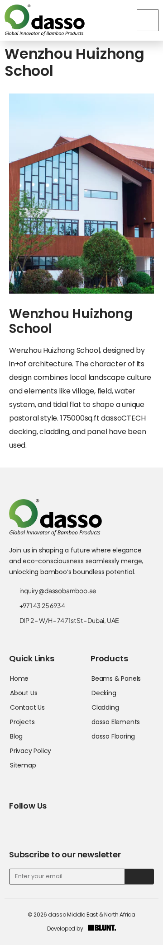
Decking (103, 692)
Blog (16, 736)
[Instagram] (53, 824)
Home (19, 678)
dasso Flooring (113, 736)
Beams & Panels (116, 678)
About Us (23, 692)
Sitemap (23, 765)
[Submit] (139, 876)
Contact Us (27, 707)
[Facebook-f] (14, 824)
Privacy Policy (30, 750)
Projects (22, 721)
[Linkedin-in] (33, 824)
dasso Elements (115, 721)
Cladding (105, 707)
